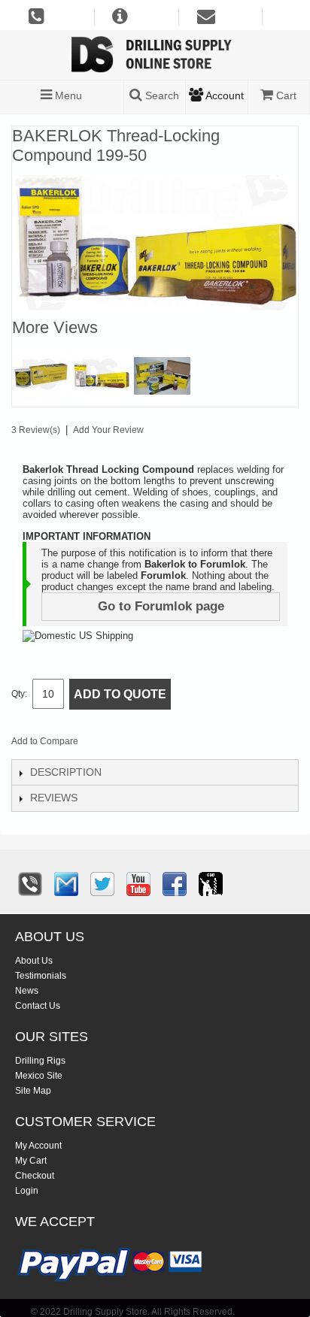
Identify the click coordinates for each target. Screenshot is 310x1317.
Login (26, 1190)
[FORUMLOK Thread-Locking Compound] (40, 375)
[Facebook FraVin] (175, 884)
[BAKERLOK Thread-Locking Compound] (101, 375)
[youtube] (138, 884)
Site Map (33, 1090)
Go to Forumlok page (161, 606)
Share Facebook (140, 744)
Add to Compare (44, 741)
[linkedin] (211, 884)
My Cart (31, 1160)
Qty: (19, 694)
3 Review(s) (35, 430)
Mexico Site (38, 1075)
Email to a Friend (110, 744)
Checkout (34, 1175)
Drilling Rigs (40, 1060)
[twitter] (102, 884)
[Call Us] (30, 884)
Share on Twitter (170, 744)
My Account (38, 1145)
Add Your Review (108, 430)
